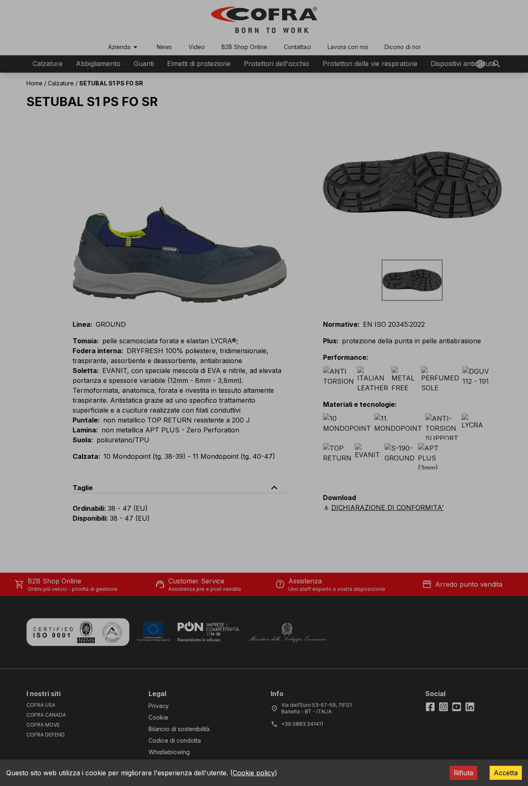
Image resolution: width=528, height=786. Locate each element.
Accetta (506, 773)
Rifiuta (463, 773)
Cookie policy (254, 773)
